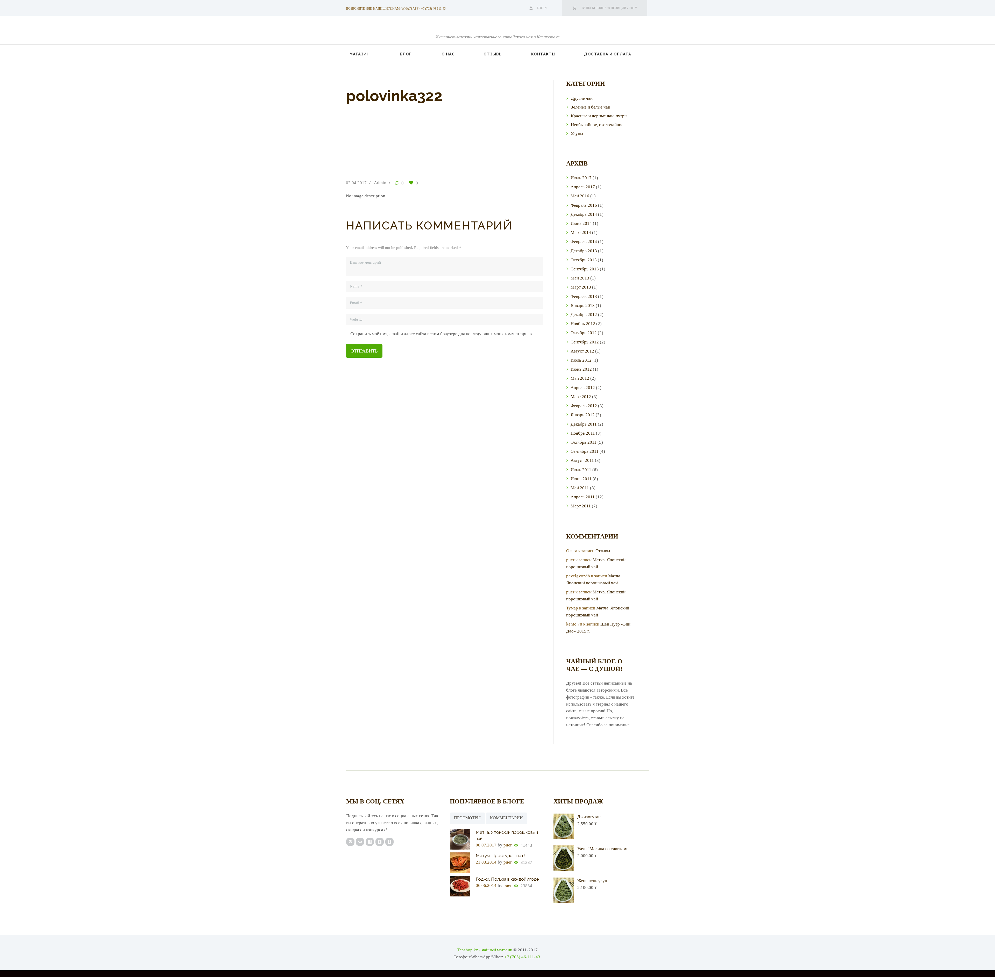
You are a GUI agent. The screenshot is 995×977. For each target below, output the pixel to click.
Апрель (583, 186)
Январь (583, 305)
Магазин (360, 54)
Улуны (577, 133)
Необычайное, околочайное (597, 124)
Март (581, 232)
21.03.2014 (486, 862)
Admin (380, 182)
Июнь (581, 223)
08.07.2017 (486, 845)
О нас (448, 54)
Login (542, 8)
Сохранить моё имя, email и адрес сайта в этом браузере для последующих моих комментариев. (441, 333)
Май (580, 195)
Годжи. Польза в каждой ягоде (507, 879)
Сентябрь (585, 269)
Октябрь (584, 259)
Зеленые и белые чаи (590, 107)
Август (582, 351)
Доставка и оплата (607, 54)
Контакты (543, 54)
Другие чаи (582, 98)
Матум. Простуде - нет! (500, 855)
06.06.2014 (486, 885)
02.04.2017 (356, 182)
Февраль (584, 205)
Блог (405, 54)
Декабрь (584, 214)
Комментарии (506, 818)
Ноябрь (583, 323)
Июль (581, 177)
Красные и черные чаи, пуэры (599, 115)
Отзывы (493, 54)
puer (507, 845)
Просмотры (467, 818)
